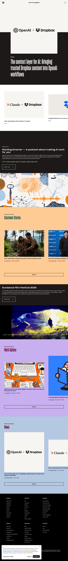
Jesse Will (8, 261)
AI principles (8, 536)
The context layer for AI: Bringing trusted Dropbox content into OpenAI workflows (34, 68)
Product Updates (28, 518)
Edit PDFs (44, 512)
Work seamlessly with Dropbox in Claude (17, 121)
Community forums (28, 534)
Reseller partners (28, 538)
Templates (8, 514)
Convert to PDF (45, 516)
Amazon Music (30, 161)
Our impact (45, 532)
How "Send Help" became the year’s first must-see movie (22, 258)
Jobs (43, 528)
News (12, 57)
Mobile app (8, 503)
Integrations (8, 505)
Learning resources (10, 540)
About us (44, 526)
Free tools (8, 516)
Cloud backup (45, 510)
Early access (8, 512)
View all (34, 274)
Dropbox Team (53, 261)
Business (26, 505)
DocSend (26, 514)
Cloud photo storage (47, 505)
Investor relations (46, 530)
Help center (8, 526)
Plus (25, 501)
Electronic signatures (47, 514)
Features (8, 507)
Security (8, 510)
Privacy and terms (9, 530)
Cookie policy (9, 532)
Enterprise (26, 507)
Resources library (28, 530)
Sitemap (8, 538)
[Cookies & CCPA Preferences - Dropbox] (21, 552)
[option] (22, 108)
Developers (27, 532)
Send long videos (46, 503)
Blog (25, 526)
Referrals (26, 536)
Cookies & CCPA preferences (11, 534)
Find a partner (27, 542)
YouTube (23, 161)
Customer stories (28, 528)
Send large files (46, 501)
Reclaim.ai (26, 510)
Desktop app (8, 501)
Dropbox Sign (27, 512)
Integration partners (28, 540)
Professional (27, 503)
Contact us (8, 528)
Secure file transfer (46, 507)
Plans (25, 516)
